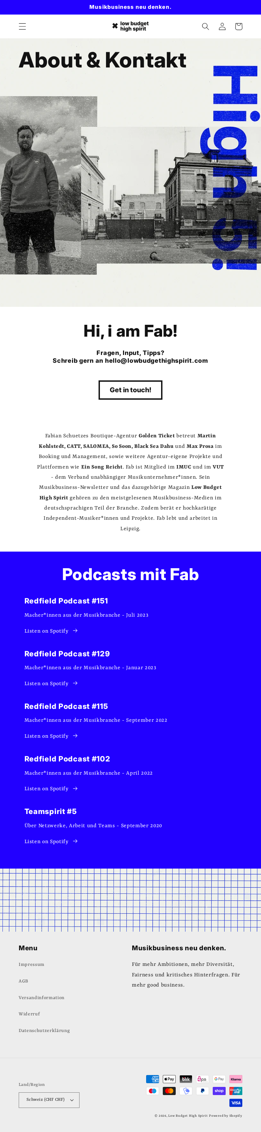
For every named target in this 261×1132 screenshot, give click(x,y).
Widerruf (29, 1014)
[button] (22, 26)
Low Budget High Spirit (188, 1116)
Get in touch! (130, 390)
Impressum (32, 964)
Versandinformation (42, 997)
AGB (23, 981)
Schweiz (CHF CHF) (46, 1099)
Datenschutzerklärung (44, 1030)
